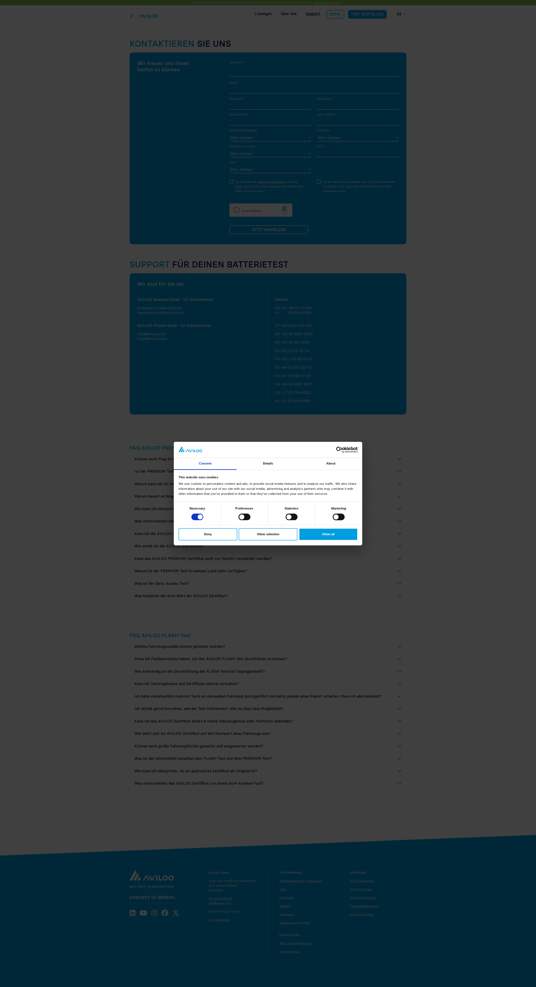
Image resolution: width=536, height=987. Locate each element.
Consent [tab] (205, 463)
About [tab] (330, 463)
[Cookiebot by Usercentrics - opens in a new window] (339, 450)
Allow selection (268, 534)
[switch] (244, 516)
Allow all (328, 534)
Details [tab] (268, 463)
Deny (208, 534)
